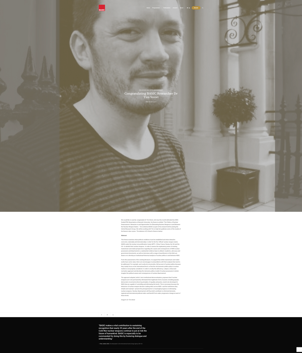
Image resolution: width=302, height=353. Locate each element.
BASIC (147, 101)
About (181, 8)
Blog (140, 90)
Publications (166, 8)
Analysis (175, 8)
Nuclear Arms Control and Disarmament (152, 90)
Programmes (156, 8)
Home (148, 8)
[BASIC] (102, 8)
